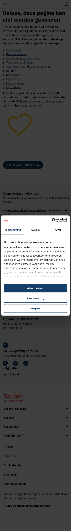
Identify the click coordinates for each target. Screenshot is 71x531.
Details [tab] (35, 229)
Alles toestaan (35, 288)
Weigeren (35, 308)
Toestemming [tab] (12, 229)
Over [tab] (58, 229)
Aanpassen (33, 298)
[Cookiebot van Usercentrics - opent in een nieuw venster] (52, 220)
